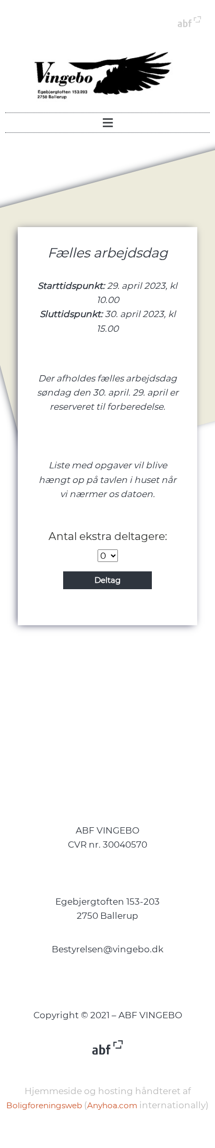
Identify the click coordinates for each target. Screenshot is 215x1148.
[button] (107, 122)
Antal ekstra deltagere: (108, 536)
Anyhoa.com (112, 1105)
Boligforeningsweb (44, 1105)
